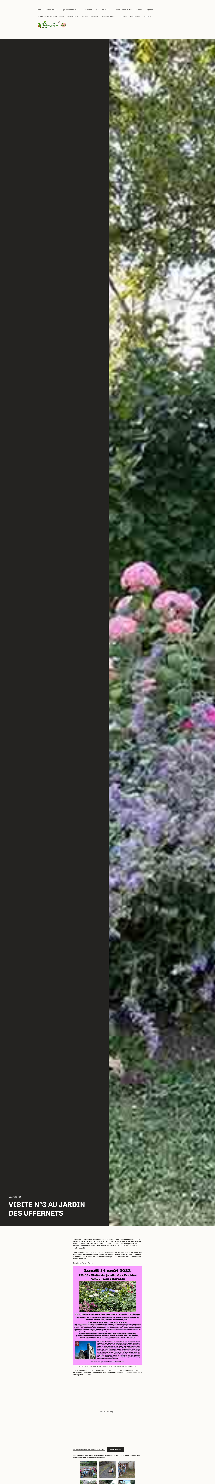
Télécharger (115, 1449)
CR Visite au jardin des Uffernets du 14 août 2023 (89, 1450)
